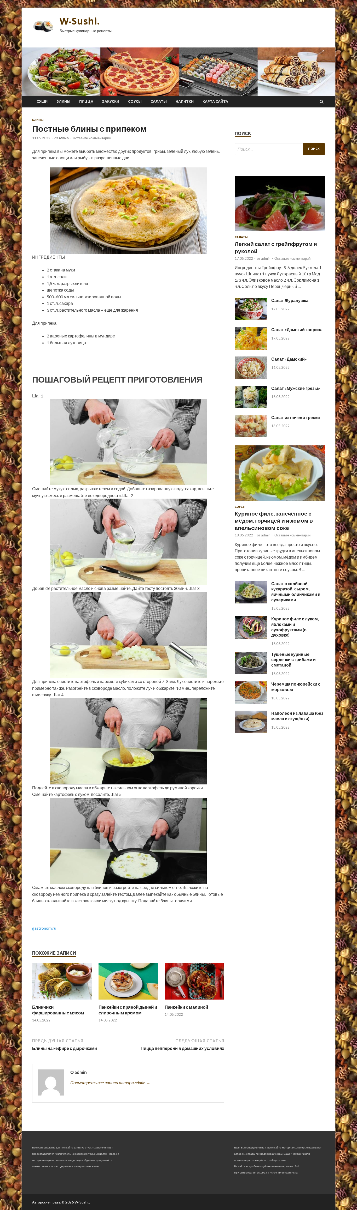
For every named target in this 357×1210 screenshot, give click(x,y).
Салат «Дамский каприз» (296, 329)
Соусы (135, 101)
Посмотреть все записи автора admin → (110, 1082)
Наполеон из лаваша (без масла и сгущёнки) (297, 716)
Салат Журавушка (289, 300)
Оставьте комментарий (92, 138)
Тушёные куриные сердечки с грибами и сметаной (293, 660)
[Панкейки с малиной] (194, 1001)
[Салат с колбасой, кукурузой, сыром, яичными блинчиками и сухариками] (251, 601)
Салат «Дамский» (289, 358)
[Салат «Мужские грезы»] (251, 406)
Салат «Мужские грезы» (295, 388)
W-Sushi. (80, 21)
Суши (42, 101)
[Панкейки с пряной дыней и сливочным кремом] (128, 1001)
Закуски (110, 101)
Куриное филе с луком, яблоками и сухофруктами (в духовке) (295, 626)
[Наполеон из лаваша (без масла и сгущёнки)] (251, 731)
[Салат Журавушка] (251, 318)
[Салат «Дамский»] (251, 377)
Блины (63, 101)
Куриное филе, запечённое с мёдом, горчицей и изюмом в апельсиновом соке (274, 520)
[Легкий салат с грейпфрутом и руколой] (280, 232)
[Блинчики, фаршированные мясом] (62, 1001)
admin (64, 138)
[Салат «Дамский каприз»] (251, 348)
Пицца (86, 101)
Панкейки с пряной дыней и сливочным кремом (128, 1009)
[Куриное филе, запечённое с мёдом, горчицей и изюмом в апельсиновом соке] (280, 501)
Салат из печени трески (295, 417)
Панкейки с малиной (186, 1007)
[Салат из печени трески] (251, 435)
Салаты (159, 101)
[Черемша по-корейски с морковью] (251, 702)
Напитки (185, 101)
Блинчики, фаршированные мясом (58, 1009)
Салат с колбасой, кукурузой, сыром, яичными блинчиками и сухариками (295, 591)
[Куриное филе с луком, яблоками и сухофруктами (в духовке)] (251, 636)
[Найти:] (280, 149)
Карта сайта (215, 101)
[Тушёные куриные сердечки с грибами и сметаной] (251, 672)
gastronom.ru (44, 927)
